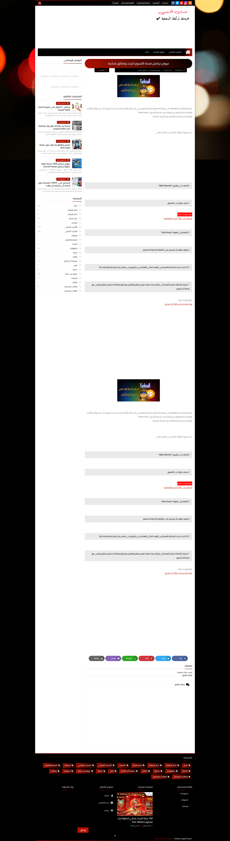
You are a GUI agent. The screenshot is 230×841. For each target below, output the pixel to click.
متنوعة (58, 278)
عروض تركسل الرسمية (163, 838)
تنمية (58, 252)
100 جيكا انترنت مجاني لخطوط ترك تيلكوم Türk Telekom (135, 820)
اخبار (147, 52)
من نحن (165, 3)
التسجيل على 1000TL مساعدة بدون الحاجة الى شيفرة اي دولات (54, 184)
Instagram (184, 793)
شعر (58, 265)
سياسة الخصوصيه (143, 3)
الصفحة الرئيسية (155, 70)
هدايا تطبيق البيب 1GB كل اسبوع (178, 304)
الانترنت (58, 222)
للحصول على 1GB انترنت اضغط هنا (178, 218)
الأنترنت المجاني (141, 70)
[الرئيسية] (188, 52)
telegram (184, 800)
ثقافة (58, 257)
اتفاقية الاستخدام (128, 3)
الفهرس (156, 3)
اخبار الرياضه (58, 214)
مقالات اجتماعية (58, 286)
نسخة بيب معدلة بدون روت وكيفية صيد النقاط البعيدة (54, 127)
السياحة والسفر (58, 240)
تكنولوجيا (58, 248)
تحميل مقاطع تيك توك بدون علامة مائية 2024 (55, 146)
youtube (185, 806)
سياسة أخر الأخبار (58, 261)
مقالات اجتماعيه (58, 291)
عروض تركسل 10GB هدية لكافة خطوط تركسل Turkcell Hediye (55, 165)
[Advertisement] (86, 27)
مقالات (58, 282)
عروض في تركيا (58, 274)
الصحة (58, 244)
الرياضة (58, 235)
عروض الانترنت (159, 52)
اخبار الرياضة (58, 210)
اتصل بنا (115, 3)
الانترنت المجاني (175, 52)
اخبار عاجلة (58, 218)
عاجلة (58, 269)
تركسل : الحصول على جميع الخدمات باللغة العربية (54, 108)
